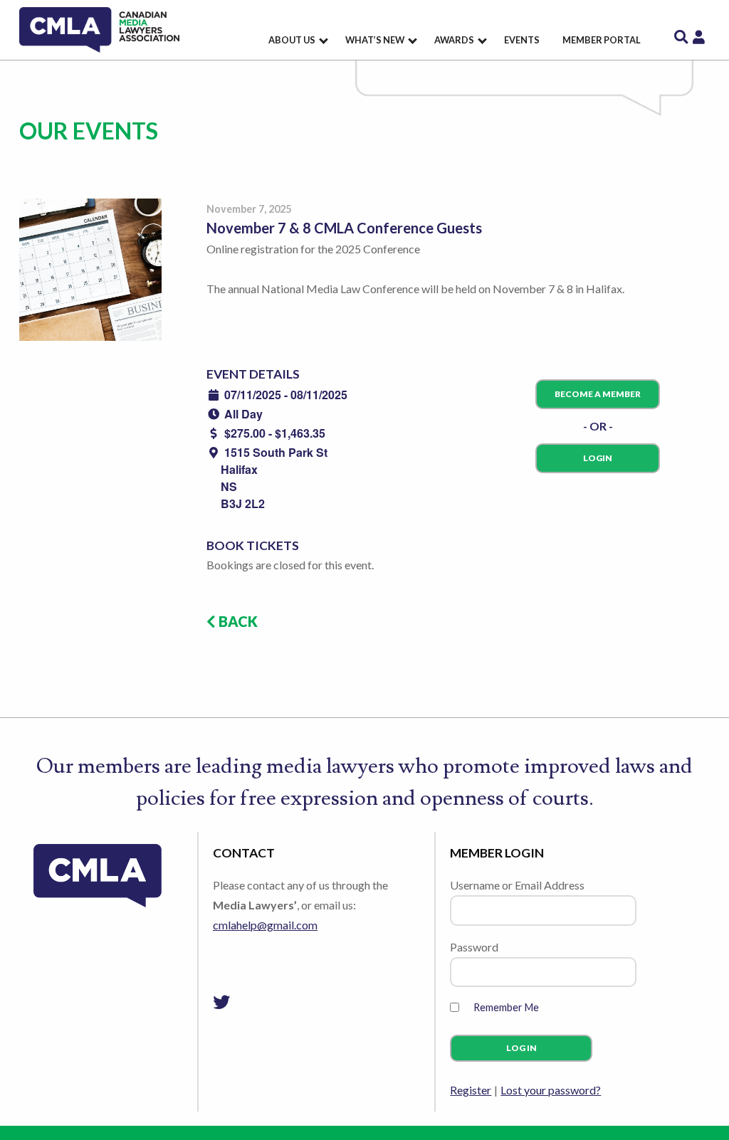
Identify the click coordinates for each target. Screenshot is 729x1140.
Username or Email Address (517, 885)
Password (474, 947)
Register (470, 1090)
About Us (291, 40)
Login (597, 458)
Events (522, 40)
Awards (454, 40)
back (237, 621)
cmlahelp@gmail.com (265, 924)
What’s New (374, 40)
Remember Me (506, 1007)
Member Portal (601, 40)
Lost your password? (550, 1090)
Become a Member (598, 394)
